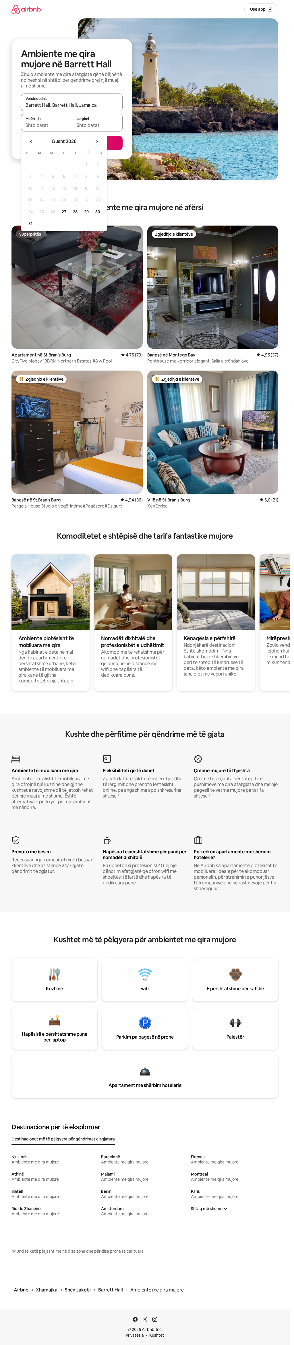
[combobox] (72, 105)
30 (97, 211)
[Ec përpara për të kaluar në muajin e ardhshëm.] (97, 141)
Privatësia (135, 1335)
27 (64, 211)
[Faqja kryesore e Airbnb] (26, 9)
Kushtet (156, 1335)
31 (30, 223)
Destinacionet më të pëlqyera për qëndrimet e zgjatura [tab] (63, 1139)
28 (75, 211)
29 (86, 211)
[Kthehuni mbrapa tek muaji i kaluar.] (31, 141)
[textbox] (46, 125)
